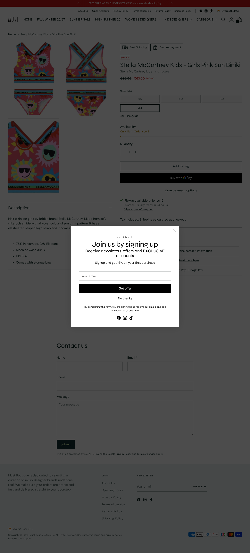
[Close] (174, 230)
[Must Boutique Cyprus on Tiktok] (131, 318)
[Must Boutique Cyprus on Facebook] (118, 318)
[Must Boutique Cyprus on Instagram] (125, 318)
